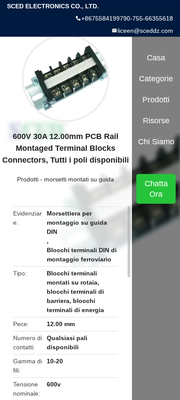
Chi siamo (156, 141)
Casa (156, 57)
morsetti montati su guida (79, 179)
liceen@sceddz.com (145, 30)
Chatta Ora (156, 188)
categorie (156, 78)
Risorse (156, 120)
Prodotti (27, 179)
